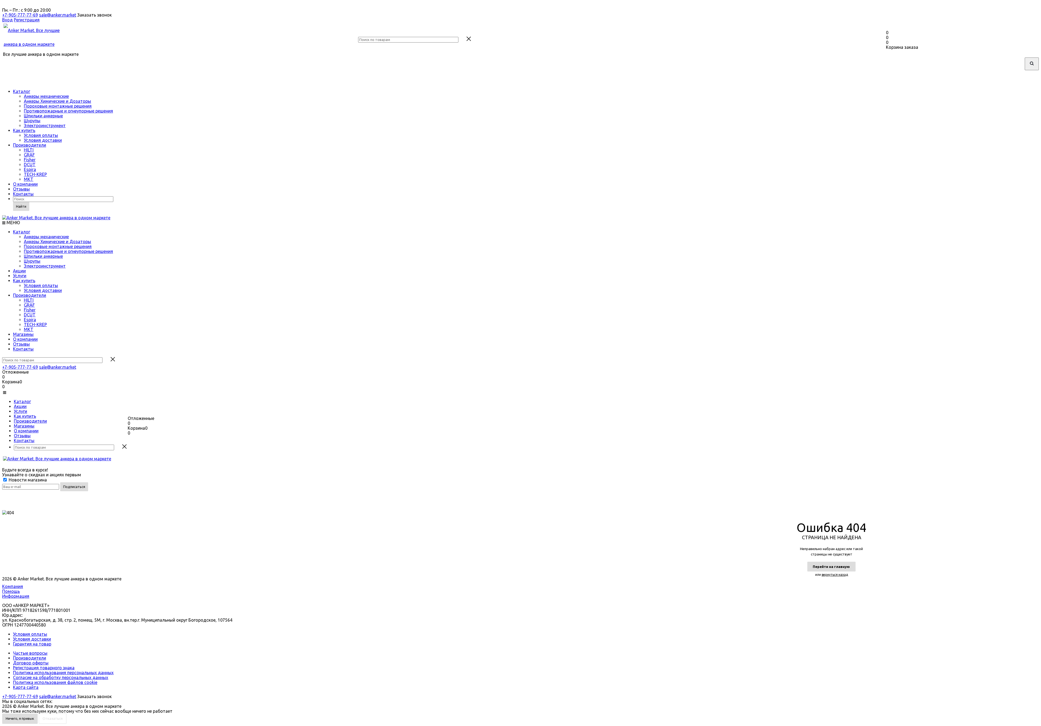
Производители (29, 145)
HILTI (29, 149)
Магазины (23, 334)
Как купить (24, 130)
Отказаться (53, 718)
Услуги (19, 275)
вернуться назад (835, 574)
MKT (28, 179)
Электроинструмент (45, 125)
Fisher (30, 159)
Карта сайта (25, 687)
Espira (30, 169)
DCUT (30, 164)
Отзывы (21, 189)
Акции (19, 270)
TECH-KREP (35, 174)
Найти (21, 206)
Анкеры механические (46, 96)
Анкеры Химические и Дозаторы (57, 101)
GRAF (29, 154)
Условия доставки (43, 140)
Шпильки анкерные (43, 115)
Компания (12, 586)
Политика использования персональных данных (63, 672)
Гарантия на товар (32, 643)
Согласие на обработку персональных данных (60, 677)
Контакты (23, 193)
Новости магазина (27, 479)
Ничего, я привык (20, 718)
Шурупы (32, 120)
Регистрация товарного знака (44, 667)
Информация (15, 596)
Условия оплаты (41, 135)
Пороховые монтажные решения (58, 106)
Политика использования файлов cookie (55, 682)
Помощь (11, 591)
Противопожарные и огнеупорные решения (68, 110)
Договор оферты (31, 662)
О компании (25, 184)
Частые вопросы (30, 653)
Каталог (21, 91)
